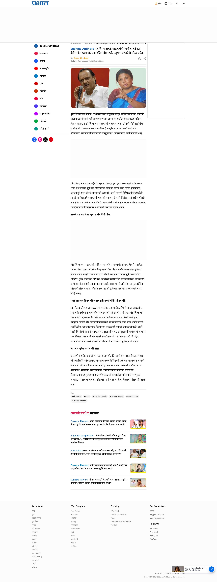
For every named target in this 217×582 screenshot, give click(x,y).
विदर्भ (34, 563)
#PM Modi (115, 511)
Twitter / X (154, 532)
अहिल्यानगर (36, 528)
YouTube (153, 539)
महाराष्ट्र (73, 521)
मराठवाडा (35, 560)
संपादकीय (74, 514)
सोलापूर (34, 546)
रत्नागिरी (35, 549)
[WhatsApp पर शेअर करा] (139, 58)
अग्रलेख (73, 518)
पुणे (33, 514)
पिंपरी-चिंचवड (36, 518)
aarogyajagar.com (157, 518)
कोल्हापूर (35, 532)
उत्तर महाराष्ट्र (36, 553)
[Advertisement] (108, 24)
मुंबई (33, 511)
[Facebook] (34, 139)
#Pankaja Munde (116, 396)
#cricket (114, 525)
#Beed (87, 396)
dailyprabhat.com (157, 514)
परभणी (34, 535)
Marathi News (76, 44)
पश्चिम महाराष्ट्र (37, 556)
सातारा (34, 539)
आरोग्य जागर (75, 528)
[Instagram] (40, 139)
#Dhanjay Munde (100, 396)
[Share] (144, 58)
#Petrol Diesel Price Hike (121, 521)
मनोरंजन (74, 546)
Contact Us (168, 573)
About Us (158, 573)
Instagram (154, 535)
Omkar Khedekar (81, 58)
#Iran (113, 518)
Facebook (154, 528)
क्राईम (73, 535)
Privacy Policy (180, 573)
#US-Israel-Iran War (119, 514)
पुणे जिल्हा (35, 521)
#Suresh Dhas (132, 396)
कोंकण (34, 567)
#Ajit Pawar (76, 396)
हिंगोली (34, 542)
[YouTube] (51, 139)
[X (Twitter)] (45, 139)
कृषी (72, 532)
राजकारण (74, 525)
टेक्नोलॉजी (74, 539)
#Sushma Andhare (79, 401)
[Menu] (183, 3)
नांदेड (34, 525)
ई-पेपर (152, 511)
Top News (88, 44)
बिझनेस (73, 542)
